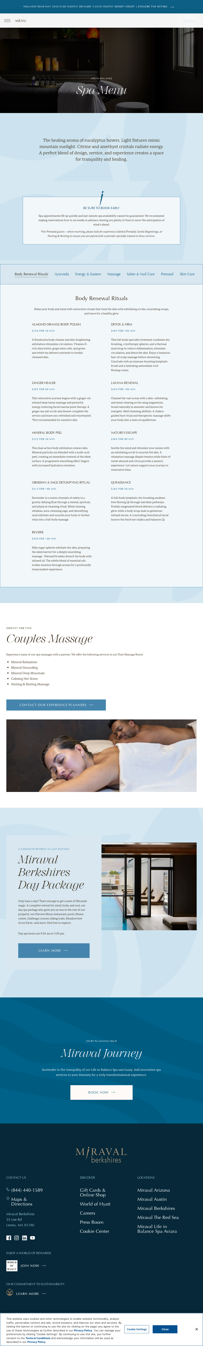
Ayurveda (62, 274)
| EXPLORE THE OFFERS (152, 6)
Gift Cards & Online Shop (97, 1193)
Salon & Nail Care (141, 274)
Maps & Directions (29, 1201)
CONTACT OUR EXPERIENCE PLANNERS (53, 707)
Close (165, 1329)
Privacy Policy (83, 1330)
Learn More (50, 951)
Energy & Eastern (88, 274)
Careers (87, 1213)
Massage (114, 274)
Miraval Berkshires (156, 1208)
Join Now (34, 1267)
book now (98, 1092)
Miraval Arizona (153, 1190)
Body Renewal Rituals (31, 274)
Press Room (91, 1222)
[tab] (31, 274)
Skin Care (187, 274)
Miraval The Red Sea (158, 1217)
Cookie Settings (137, 1329)
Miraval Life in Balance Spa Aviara (158, 1229)
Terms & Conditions (38, 1338)
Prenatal (167, 274)
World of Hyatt (95, 1204)
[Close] (196, 1329)
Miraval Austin (152, 1199)
